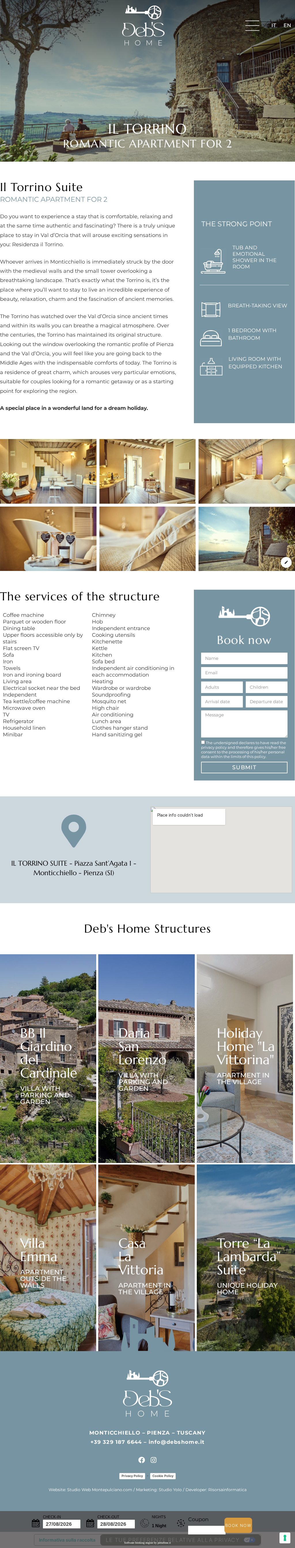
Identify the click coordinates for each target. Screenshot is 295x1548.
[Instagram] (153, 1460)
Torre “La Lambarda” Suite (249, 1256)
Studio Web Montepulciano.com (99, 1489)
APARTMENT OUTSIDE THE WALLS (43, 1278)
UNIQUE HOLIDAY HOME (247, 1288)
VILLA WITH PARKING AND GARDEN (45, 1095)
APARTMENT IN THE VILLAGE (243, 1078)
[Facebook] (141, 1460)
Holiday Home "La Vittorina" (246, 1046)
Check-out (108, 1517)
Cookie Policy (162, 1476)
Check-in (52, 1517)
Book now (238, 1525)
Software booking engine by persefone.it (147, 1542)
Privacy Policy (132, 1476)
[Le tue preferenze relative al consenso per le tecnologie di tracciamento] (284, 1537)
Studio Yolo (170, 1489)
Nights (159, 1517)
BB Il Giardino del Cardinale (48, 1053)
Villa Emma (38, 1250)
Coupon (198, 1519)
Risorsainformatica (227, 1489)
